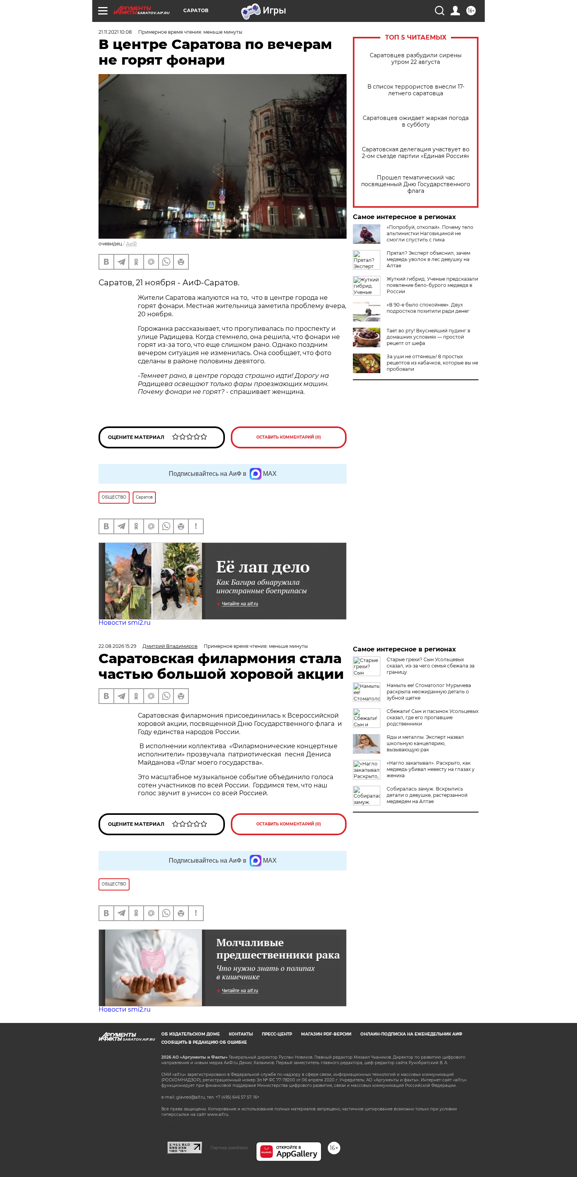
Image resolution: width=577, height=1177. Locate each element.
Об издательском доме (190, 1034)
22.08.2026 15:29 (117, 646)
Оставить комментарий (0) (288, 437)
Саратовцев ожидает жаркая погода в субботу (416, 121)
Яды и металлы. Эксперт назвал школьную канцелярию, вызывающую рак (425, 743)
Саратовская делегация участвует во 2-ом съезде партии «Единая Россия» (415, 153)
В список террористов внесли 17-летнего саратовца (415, 90)
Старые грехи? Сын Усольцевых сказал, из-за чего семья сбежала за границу (431, 666)
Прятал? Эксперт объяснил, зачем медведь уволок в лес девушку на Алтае (428, 259)
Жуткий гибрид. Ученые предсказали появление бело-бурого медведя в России (432, 285)
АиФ (131, 244)
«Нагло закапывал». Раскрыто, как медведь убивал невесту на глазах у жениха (431, 769)
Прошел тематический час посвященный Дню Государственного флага (415, 184)
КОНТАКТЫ (241, 1034)
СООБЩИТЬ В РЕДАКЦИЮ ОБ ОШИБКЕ (204, 1042)
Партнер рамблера (229, 1147)
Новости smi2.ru (125, 622)
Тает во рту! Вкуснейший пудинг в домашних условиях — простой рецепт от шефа (428, 337)
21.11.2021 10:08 (115, 32)
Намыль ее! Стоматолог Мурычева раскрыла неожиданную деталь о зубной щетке (429, 691)
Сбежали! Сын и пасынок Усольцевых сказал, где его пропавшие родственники (432, 717)
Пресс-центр (277, 1034)
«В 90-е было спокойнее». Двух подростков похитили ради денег (428, 308)
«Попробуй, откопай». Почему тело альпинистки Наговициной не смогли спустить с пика (430, 233)
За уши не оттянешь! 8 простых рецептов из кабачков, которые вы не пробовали (432, 363)
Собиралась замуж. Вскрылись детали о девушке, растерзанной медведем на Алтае (427, 795)
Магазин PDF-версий (326, 1034)
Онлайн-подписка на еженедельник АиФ (411, 1034)
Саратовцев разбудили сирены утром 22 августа (416, 58)
